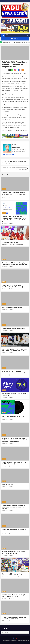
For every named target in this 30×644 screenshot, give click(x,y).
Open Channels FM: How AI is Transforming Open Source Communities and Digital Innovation (14, 507)
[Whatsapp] (12, 70)
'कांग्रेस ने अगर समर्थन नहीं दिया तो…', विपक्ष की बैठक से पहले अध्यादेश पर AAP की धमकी (14, 162)
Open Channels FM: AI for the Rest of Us (13, 328)
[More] (23, 70)
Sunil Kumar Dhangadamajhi (16, 146)
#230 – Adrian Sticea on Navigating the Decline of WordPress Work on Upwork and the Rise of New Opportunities (14, 440)
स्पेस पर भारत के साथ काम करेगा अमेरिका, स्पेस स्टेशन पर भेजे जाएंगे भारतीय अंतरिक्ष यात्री (15, 168)
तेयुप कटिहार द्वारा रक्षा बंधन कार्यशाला (10, 242)
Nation (3, 189)
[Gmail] (20, 70)
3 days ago (5, 266)
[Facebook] (7, 70)
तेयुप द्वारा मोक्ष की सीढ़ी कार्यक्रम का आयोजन (12, 574)
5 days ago (5, 352)
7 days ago (5, 555)
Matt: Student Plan (7, 484)
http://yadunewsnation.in (8, 154)
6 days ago (5, 486)
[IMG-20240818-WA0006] (15, 135)
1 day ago (5, 197)
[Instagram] (15, 70)
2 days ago (5, 223)
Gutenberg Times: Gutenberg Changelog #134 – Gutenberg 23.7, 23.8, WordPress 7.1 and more (14, 194)
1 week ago (5, 576)
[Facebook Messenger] (18, 70)
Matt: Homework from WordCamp (12, 307)
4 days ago (5, 288)
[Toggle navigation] (7, 35)
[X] (9, 70)
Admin (11, 197)
